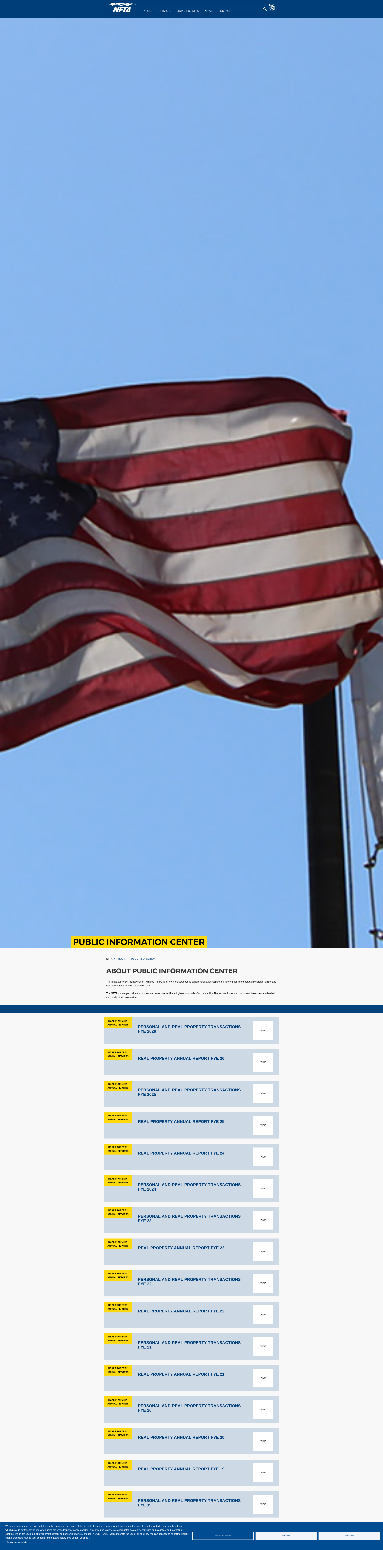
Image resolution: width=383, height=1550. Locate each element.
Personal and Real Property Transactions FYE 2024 (189, 1187)
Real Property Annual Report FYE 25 (181, 1121)
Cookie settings (223, 1536)
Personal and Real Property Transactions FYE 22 (189, 1281)
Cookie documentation (17, 1542)
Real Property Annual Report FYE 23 (181, 1248)
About (148, 11)
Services (165, 11)
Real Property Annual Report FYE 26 (181, 1058)
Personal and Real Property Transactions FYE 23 (189, 1218)
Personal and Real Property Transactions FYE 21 (189, 1344)
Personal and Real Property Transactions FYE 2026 (189, 1029)
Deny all (286, 1536)
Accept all (349, 1536)
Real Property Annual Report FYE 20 (181, 1437)
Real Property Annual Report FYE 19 (181, 1469)
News (209, 11)
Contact (225, 11)
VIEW (263, 1030)
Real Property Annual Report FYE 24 (181, 1153)
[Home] (122, 7)
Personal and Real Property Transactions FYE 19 (189, 1502)
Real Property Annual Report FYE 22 (181, 1311)
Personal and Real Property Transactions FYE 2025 (189, 1092)
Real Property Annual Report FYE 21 (181, 1374)
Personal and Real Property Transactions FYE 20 (189, 1408)
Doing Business (188, 11)
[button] (265, 9)
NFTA (109, 959)
